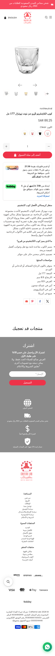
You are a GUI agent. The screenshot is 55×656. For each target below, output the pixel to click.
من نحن (27, 498)
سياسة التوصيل (27, 509)
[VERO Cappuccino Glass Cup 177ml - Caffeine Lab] (27, 56)
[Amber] (25, 133)
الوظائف (27, 503)
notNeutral (46, 108)
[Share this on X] (47, 301)
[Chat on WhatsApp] (47, 647)
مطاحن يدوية (27, 554)
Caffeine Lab (35, 611)
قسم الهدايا (28, 535)
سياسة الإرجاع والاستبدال (27, 511)
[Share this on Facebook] (40, 301)
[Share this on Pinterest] (32, 301)
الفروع (27, 500)
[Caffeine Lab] (27, 17)
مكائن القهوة (27, 551)
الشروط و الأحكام (27, 517)
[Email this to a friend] (26, 301)
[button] (8, 581)
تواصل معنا (27, 506)
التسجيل (27, 382)
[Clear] (47, 133)
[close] (52, 4)
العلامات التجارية (27, 541)
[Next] (35, 85)
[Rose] (32, 133)
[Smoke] (40, 133)
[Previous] (20, 85)
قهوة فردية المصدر (27, 538)
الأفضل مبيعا (27, 530)
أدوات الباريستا (27, 559)
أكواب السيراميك (27, 557)
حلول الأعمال (27, 533)
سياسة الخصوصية (27, 514)
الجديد (27, 527)
